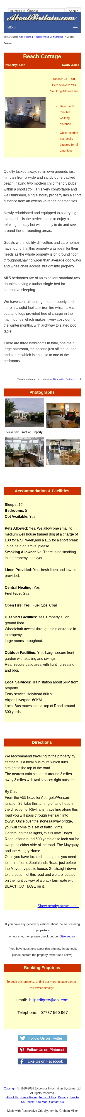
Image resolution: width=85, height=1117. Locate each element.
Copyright (10, 1088)
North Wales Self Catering (49, 37)
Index (30, 1102)
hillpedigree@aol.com (48, 1000)
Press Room (28, 1097)
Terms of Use (47, 1097)
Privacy (63, 1097)
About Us (12, 1097)
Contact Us (56, 1102)
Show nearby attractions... (58, 906)
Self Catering (26, 37)
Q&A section (68, 936)
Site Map (41, 1102)
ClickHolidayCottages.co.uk (67, 379)
